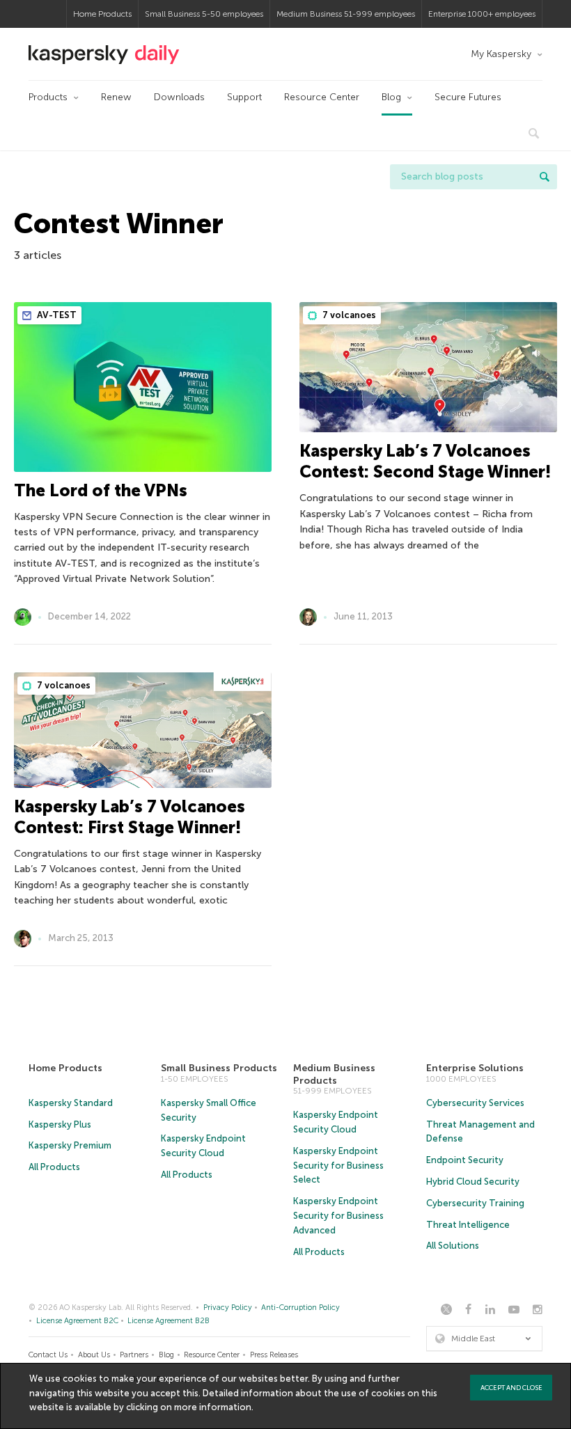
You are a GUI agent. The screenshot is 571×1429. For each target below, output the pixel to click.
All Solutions (452, 1245)
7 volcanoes (348, 315)
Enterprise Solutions (475, 1068)
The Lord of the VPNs (100, 490)
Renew (116, 97)
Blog (391, 97)
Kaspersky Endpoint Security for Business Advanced (338, 1215)
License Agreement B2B (168, 1320)
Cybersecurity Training (475, 1203)
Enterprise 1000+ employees (481, 14)
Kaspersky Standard (71, 1103)
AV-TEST (56, 315)
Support (244, 97)
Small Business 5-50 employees (204, 14)
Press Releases (274, 1354)
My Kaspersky (501, 54)
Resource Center (321, 97)
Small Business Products (219, 1068)
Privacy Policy (227, 1307)
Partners (134, 1354)
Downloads (179, 97)
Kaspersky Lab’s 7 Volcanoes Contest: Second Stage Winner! (425, 461)
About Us (94, 1354)
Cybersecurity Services (475, 1103)
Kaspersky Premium (70, 1145)
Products (48, 97)
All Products (54, 1167)
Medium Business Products (334, 1074)
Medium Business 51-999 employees (345, 14)
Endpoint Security (464, 1160)
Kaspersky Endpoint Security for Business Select (338, 1165)
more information (212, 1407)
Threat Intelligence (468, 1224)
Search (544, 176)
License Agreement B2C (77, 1320)
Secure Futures (468, 97)
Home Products (102, 14)
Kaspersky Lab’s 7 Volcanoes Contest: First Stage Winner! (129, 816)
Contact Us (48, 1354)
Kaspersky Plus (60, 1124)
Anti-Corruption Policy (300, 1307)
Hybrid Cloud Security (472, 1181)
